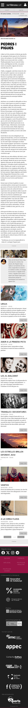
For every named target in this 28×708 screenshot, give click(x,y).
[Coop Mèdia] (14, 667)
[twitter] (8, 553)
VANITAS (5, 485)
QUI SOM (7, 558)
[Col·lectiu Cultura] (14, 657)
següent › (21, 537)
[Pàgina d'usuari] (25, 5)
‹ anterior (7, 537)
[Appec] (14, 647)
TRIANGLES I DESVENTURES (13, 412)
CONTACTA (21, 558)
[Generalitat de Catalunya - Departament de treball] (14, 613)
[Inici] (14, 5)
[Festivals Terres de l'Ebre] (14, 677)
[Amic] (14, 638)
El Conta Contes (6, 14)
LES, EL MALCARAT (9, 376)
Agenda (21, 10)
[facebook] (3, 553)
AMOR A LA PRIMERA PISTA (13, 342)
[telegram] (17, 553)
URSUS (4, 304)
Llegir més (23, 320)
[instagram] (12, 553)
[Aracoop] (14, 591)
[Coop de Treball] (14, 601)
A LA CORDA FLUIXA (10, 519)
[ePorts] (14, 700)
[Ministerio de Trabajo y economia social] (14, 624)
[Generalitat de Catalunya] (14, 581)
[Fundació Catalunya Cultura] (14, 687)
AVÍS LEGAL (7, 562)
